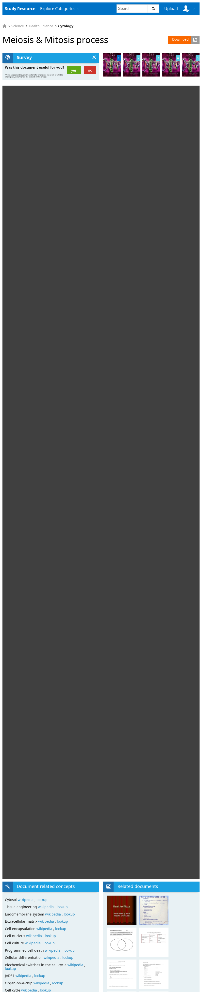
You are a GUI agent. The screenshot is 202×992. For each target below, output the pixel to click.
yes (74, 70)
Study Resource (20, 8)
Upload (171, 8)
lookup (42, 899)
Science (17, 26)
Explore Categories (57, 8)
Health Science (41, 26)
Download (180, 39)
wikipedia (26, 899)
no (90, 70)
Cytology (65, 26)
